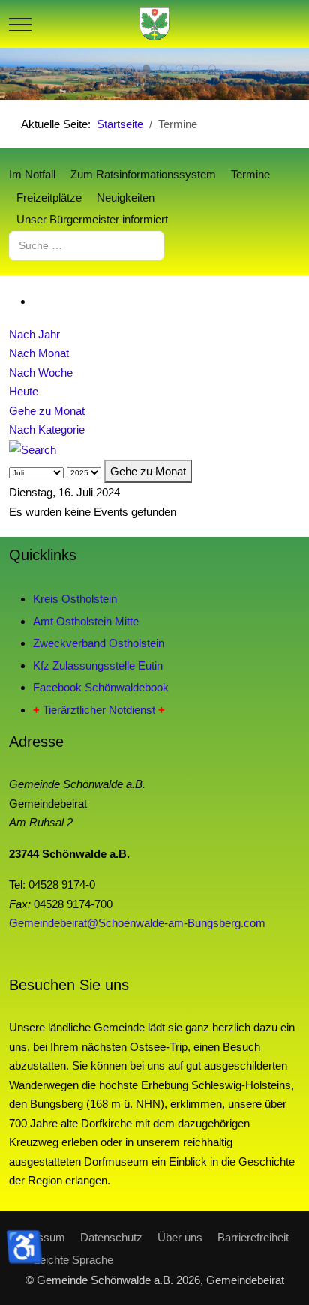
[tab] (96, 68)
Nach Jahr (34, 334)
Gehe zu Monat (47, 410)
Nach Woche (41, 372)
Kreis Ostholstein (75, 598)
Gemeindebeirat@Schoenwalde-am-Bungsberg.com (137, 922)
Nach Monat (39, 352)
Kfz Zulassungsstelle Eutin (98, 665)
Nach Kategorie (47, 429)
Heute (23, 391)
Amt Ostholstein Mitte (86, 621)
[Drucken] (37, 301)
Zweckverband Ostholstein (98, 643)
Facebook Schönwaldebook (101, 687)
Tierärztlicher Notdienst (99, 710)
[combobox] (86, 245)
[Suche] (32, 448)
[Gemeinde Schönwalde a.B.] (155, 24)
